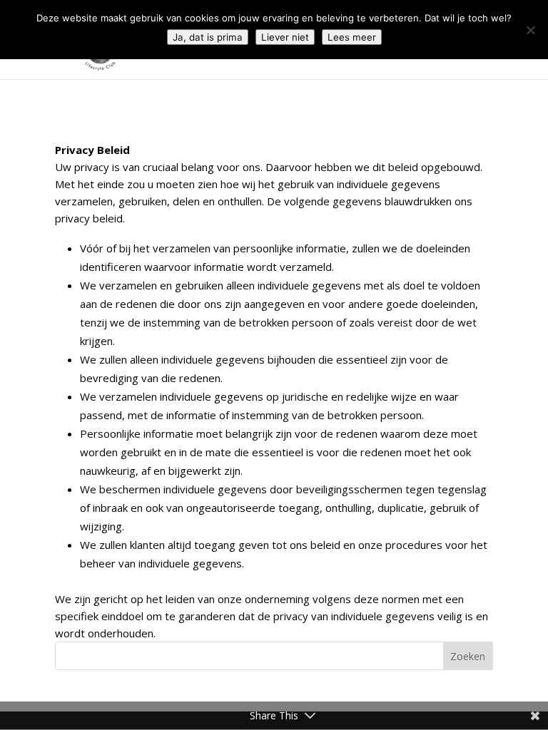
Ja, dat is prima (208, 37)
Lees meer (352, 37)
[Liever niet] (530, 30)
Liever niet (285, 37)
